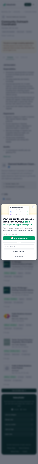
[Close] (33, 206)
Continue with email (19, 252)
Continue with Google (20, 238)
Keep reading (19, 256)
